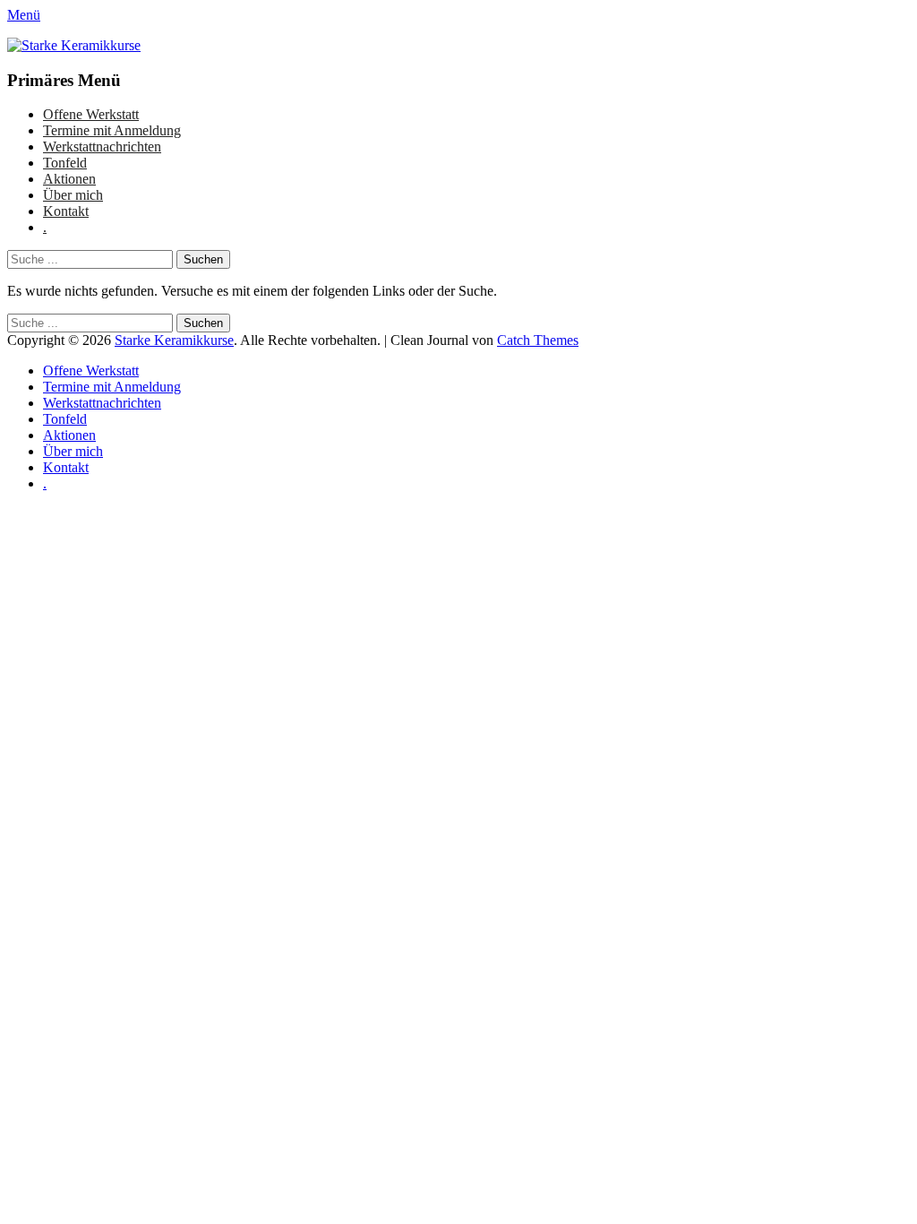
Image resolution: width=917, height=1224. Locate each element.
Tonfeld (65, 162)
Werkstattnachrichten (102, 146)
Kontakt (66, 211)
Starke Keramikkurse (174, 340)
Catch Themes (537, 340)
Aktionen (69, 178)
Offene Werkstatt (91, 114)
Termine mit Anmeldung (112, 130)
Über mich (73, 195)
